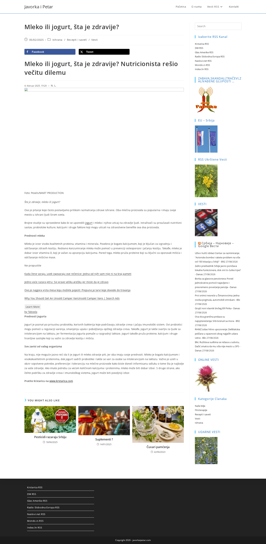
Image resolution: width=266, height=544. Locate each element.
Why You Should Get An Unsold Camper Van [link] (51, 298)
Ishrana (57, 39)
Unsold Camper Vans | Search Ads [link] (99, 298)
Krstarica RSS (202, 43)
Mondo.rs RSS (202, 65)
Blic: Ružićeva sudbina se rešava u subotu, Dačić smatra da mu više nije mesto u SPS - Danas (217, 346)
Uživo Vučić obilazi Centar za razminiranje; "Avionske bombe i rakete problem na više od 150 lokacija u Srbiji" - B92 (217, 257)
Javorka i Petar (38, 7)
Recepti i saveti (77, 39)
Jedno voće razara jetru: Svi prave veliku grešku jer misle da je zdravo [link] (66, 282)
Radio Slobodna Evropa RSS (210, 56)
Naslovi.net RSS (203, 60)
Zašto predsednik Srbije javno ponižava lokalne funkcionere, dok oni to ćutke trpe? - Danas (218, 270)
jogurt (88, 222)
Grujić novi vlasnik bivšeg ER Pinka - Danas (217, 308)
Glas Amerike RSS (204, 52)
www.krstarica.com (61, 381)
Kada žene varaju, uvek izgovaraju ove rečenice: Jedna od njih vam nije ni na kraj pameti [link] (77, 274)
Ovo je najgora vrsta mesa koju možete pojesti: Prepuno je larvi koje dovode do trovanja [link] (77, 290)
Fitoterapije (201, 410)
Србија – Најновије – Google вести (216, 244)
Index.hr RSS (201, 69)
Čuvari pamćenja (158, 447)
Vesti (94, 39)
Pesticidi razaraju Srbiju (50, 437)
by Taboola (30, 312)
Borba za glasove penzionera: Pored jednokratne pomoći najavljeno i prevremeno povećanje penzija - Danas (216, 283)
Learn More (33, 306)
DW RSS (199, 48)
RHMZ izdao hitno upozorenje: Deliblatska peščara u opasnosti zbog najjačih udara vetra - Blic (217, 333)
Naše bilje (200, 406)
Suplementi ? (104, 439)
